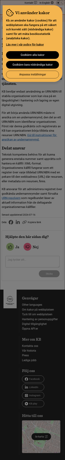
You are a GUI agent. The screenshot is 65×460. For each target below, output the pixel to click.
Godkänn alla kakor (32, 55)
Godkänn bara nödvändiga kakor (32, 64)
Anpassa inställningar (32, 74)
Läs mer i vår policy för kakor (25, 44)
